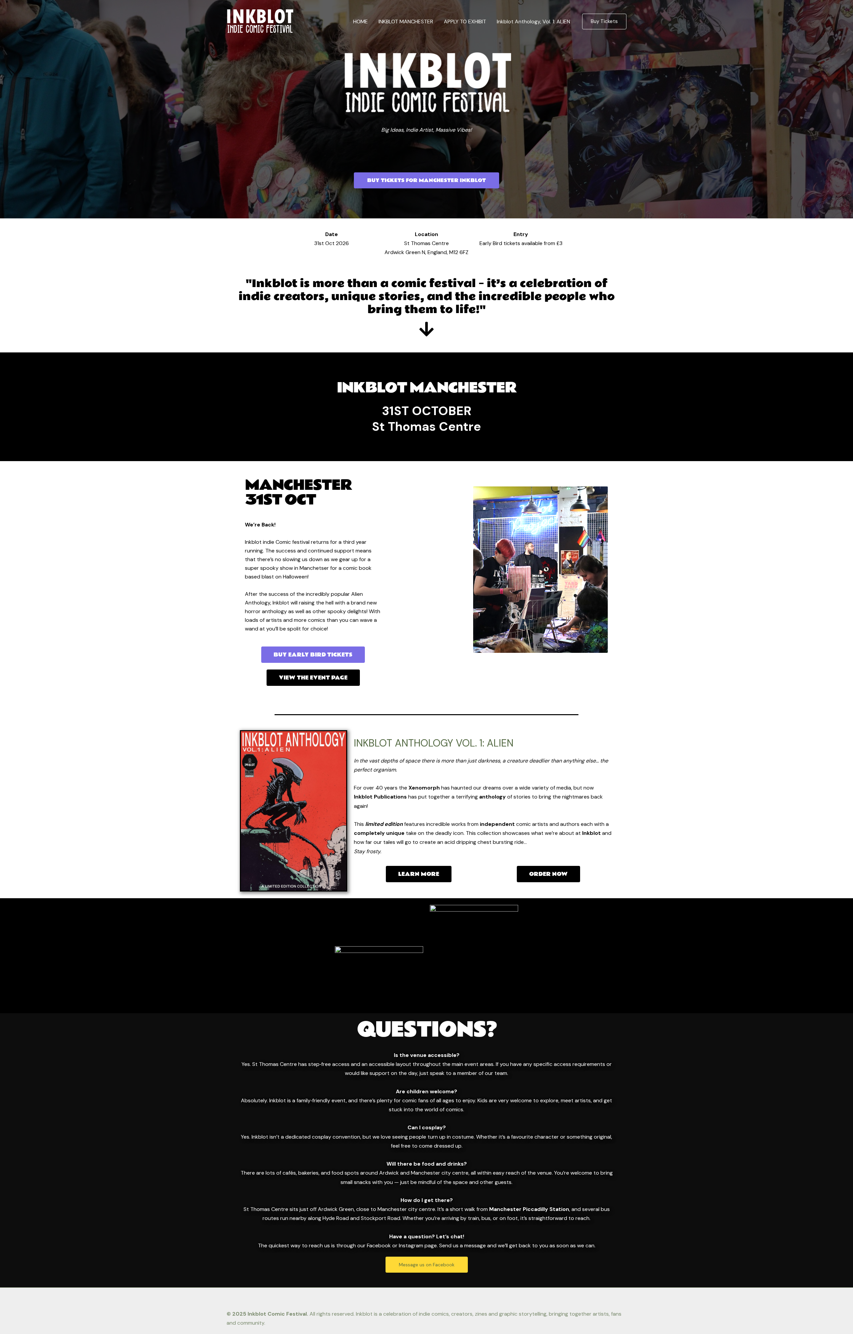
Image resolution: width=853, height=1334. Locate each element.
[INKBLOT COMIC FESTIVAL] (260, 21)
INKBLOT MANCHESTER (406, 21)
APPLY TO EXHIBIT (465, 21)
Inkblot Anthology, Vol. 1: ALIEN (533, 21)
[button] (604, 21)
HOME (360, 21)
